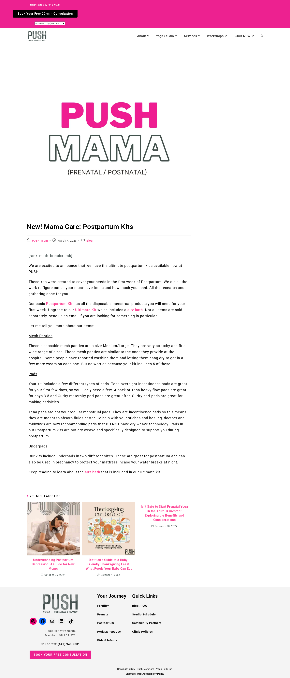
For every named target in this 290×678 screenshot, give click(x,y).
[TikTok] (71, 621)
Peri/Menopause (109, 631)
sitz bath (135, 310)
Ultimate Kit (85, 310)
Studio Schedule (144, 614)
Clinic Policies (142, 631)
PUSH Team (40, 240)
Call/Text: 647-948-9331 (45, 5)
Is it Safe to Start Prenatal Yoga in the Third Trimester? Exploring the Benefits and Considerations (164, 513)
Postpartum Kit (59, 304)
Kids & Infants (107, 640)
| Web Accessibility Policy (149, 673)
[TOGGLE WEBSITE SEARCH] (262, 36)
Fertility (103, 605)
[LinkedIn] (61, 621)
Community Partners (147, 623)
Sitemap (130, 673)
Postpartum (105, 623)
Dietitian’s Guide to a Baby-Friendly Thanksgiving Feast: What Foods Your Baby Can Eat (109, 564)
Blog (89, 240)
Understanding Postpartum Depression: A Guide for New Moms (53, 564)
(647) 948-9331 (69, 644)
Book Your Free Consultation (60, 654)
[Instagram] (33, 621)
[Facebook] (42, 621)
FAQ (144, 605)
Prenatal (103, 614)
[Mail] (52, 621)
